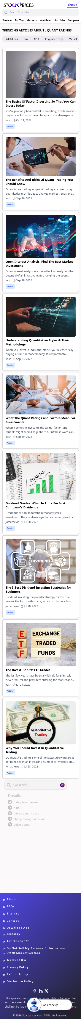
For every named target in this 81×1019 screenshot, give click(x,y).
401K (36, 39)
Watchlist (45, 20)
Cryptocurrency (54, 39)
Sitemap (13, 913)
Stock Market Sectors (23, 953)
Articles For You (19, 941)
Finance (7, 20)
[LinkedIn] (40, 990)
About (11, 899)
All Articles (12, 39)
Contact (13, 920)
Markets (32, 20)
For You (19, 20)
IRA (26, 39)
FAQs (11, 906)
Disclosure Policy (20, 981)
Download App (18, 928)
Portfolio (59, 20)
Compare (73, 20)
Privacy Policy (18, 967)
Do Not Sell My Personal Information (36, 948)
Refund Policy (17, 974)
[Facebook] (35, 990)
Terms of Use (17, 960)
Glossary (14, 934)
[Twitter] (46, 990)
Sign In (72, 4)
